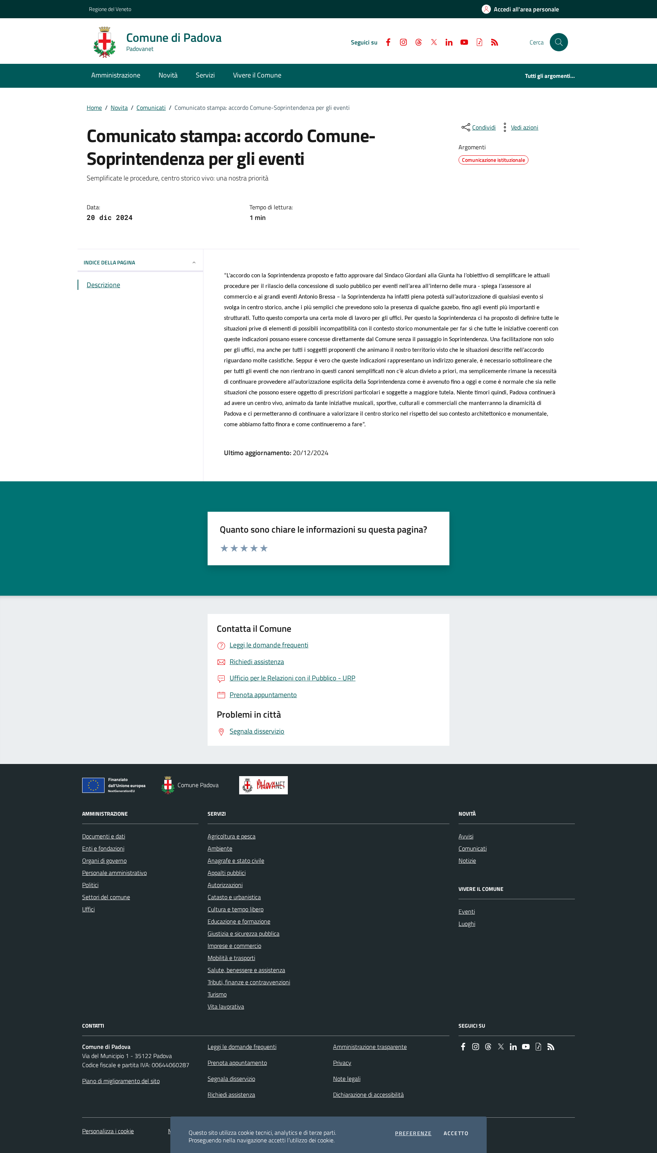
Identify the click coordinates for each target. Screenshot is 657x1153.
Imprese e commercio (234, 945)
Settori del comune (106, 897)
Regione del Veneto (110, 9)
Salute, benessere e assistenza (246, 969)
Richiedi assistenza (231, 1094)
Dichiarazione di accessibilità (368, 1094)
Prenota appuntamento (237, 1062)
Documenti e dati (103, 836)
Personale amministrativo (114, 872)
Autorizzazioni (225, 884)
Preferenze (413, 1133)
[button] (559, 42)
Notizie (467, 860)
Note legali (346, 1078)
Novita (119, 107)
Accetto (456, 1133)
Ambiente (220, 848)
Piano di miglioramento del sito (121, 1080)
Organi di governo (104, 860)
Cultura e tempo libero (235, 909)
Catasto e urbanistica (234, 897)
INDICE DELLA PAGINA (109, 262)
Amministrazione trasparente (370, 1046)
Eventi (467, 911)
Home (94, 107)
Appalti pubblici (227, 872)
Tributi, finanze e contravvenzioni (249, 982)
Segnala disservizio (231, 1078)
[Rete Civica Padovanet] (265, 785)
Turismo (217, 994)
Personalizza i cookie (108, 1131)
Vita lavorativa (226, 1006)
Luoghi (467, 923)
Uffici (88, 909)
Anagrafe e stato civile (236, 860)
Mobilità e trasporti (231, 957)
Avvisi (466, 836)
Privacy (342, 1062)
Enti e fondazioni (103, 848)
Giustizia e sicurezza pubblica (243, 933)
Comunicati (151, 107)
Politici (90, 884)
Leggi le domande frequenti (242, 1046)
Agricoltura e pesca (232, 836)
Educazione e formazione (239, 921)
